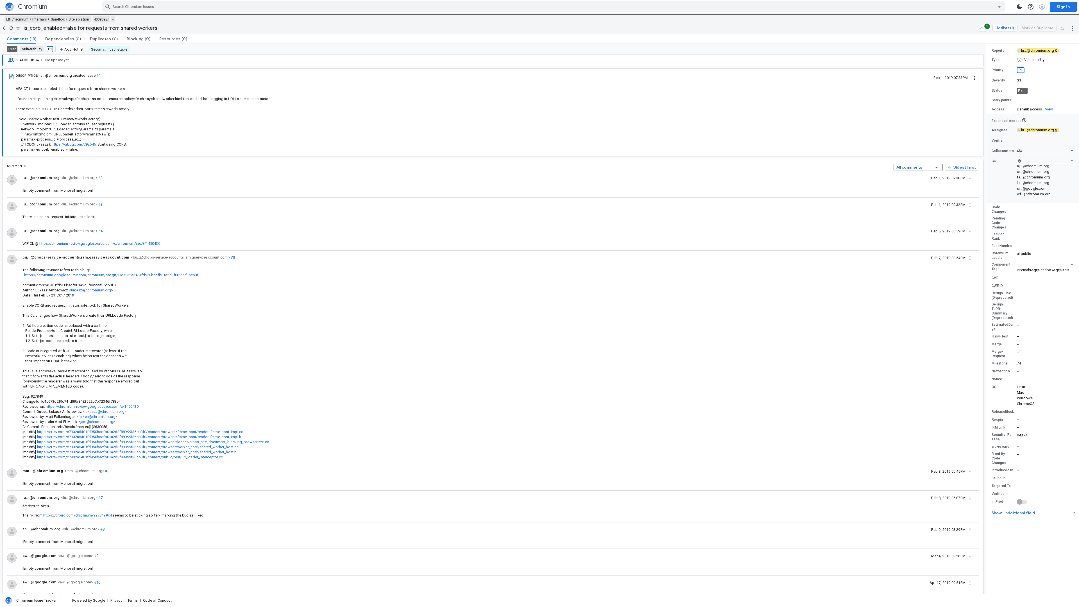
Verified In (1000, 494)
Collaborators (1003, 151)
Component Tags (1001, 266)
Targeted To (1001, 486)
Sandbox (58, 19)
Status (997, 90)
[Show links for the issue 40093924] (112, 19)
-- (1018, 100)
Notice (997, 379)
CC (994, 161)
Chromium (20, 19)
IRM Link (998, 427)
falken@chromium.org (97, 417)
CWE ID (997, 286)
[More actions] (1072, 28)
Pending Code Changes (999, 222)
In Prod (997, 502)
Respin (997, 420)
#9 (95, 556)
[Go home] (4, 28)
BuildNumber (1002, 246)
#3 (100, 204)
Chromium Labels (1000, 255)
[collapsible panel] (1045, 264)
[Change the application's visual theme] (1019, 6)
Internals (39, 19)
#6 (107, 471)
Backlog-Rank (999, 236)
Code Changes (999, 209)
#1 (98, 75)
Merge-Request (998, 354)
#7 (100, 497)
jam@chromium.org (96, 422)
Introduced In (1002, 470)
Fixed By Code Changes (999, 458)
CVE (995, 278)
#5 (232, 257)
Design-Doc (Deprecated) (1002, 295)
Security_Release (1002, 437)
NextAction (1001, 371)
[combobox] (554, 6)
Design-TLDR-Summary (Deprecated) (1002, 311)
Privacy (116, 600)
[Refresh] (11, 28)
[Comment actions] (969, 177)
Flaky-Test (1000, 336)
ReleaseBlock (1003, 412)
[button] (1033, 60)
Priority (997, 70)
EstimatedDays (1002, 327)
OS (994, 387)
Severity (998, 80)
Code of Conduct (157, 600)
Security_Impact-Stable (109, 49)
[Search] (108, 6)
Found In (998, 478)
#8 (102, 529)
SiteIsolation (79, 19)
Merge (997, 344)
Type (995, 60)
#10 (96, 582)
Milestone (1000, 363)
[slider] (987, 319)
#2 (100, 178)
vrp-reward (1000, 447)
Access (998, 109)
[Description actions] (974, 77)
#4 (100, 231)
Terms (133, 600)
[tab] (21, 39)
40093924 (102, 19)
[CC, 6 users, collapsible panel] (1045, 160)
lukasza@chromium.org (91, 290)
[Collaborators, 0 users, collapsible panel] (1045, 150)
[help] (1030, 6)
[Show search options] (999, 6)
